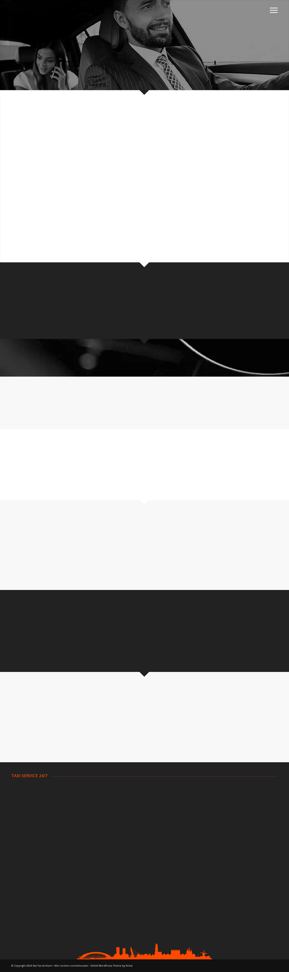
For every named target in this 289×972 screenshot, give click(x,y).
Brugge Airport (117, 878)
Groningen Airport (25, 873)
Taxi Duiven (114, 786)
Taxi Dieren (20, 820)
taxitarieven (190, 299)
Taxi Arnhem (21, 792)
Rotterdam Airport (25, 862)
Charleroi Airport (118, 867)
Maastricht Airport (25, 884)
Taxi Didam (20, 814)
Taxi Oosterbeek (118, 826)
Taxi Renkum (209, 792)
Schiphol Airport (23, 856)
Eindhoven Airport (25, 867)
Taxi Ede (112, 792)
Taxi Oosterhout (212, 786)
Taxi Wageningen (213, 809)
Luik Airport (114, 873)
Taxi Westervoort (213, 814)
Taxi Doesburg (22, 826)
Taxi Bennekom (23, 798)
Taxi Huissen (115, 814)
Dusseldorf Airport (214, 862)
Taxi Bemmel (21, 803)
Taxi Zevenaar (211, 826)
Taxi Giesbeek (116, 809)
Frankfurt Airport (212, 884)
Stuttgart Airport (213, 873)
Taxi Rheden (209, 798)
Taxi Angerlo (21, 786)
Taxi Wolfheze (211, 820)
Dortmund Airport (213, 856)
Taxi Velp (207, 803)
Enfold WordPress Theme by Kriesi (112, 965)
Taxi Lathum (114, 820)
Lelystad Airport (23, 878)
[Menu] (272, 10)
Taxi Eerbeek (115, 798)
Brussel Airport (117, 862)
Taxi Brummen (22, 809)
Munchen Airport (212, 878)
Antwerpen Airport (119, 856)
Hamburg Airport (213, 867)
